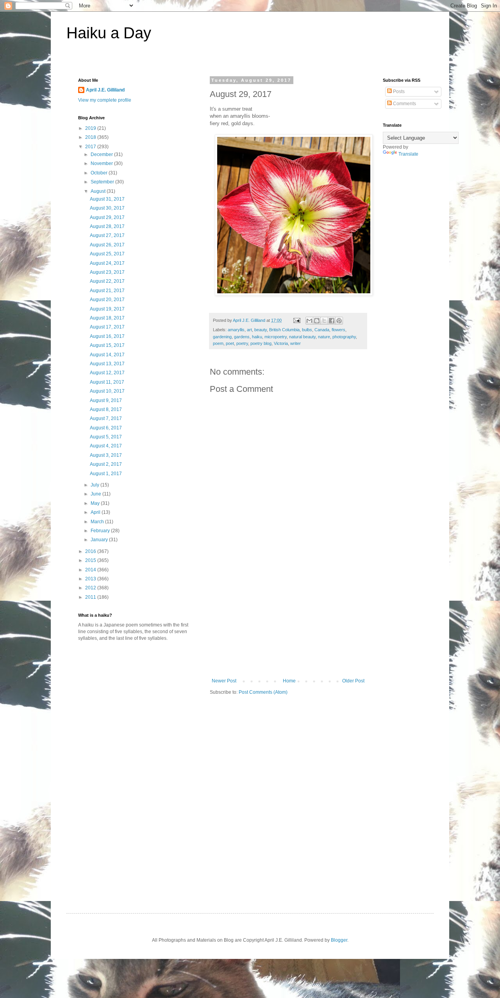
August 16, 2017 (107, 336)
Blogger (339, 940)
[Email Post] (296, 320)
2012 (91, 588)
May (96, 503)
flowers (338, 329)
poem (218, 343)
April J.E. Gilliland (105, 90)
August (99, 191)
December (102, 154)
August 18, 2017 (107, 318)
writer (295, 343)
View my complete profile (104, 100)
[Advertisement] (288, 619)
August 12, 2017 (107, 372)
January (100, 539)
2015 (91, 560)
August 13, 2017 (107, 363)
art (249, 329)
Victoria (281, 343)
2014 (91, 570)
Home (289, 681)
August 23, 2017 (107, 272)
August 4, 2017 (106, 446)
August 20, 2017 (107, 299)
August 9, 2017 (106, 400)
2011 (91, 597)
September (103, 182)
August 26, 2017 (107, 245)
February (101, 530)
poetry (242, 343)
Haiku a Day (108, 32)
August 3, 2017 (106, 455)
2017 (91, 146)
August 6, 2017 (106, 428)
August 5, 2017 (106, 437)
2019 (91, 128)
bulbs (307, 329)
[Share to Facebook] (332, 321)
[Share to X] (324, 321)
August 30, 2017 (107, 208)
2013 (91, 579)
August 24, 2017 (107, 263)
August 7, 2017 (106, 418)
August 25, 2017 (107, 254)
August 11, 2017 (107, 382)
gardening (222, 336)
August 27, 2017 (107, 235)
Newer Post (224, 681)
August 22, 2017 (107, 281)
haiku (257, 336)
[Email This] (309, 321)
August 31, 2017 (107, 199)
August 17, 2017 (107, 327)
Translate (408, 154)
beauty (260, 329)
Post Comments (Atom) (263, 692)
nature (324, 336)
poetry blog (260, 343)
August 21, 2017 (107, 290)
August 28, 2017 (107, 226)
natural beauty (302, 336)
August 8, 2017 (106, 409)
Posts (398, 91)
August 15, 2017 (107, 345)
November (102, 163)
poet (230, 343)
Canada (321, 329)
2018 (91, 137)
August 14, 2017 (107, 354)
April (96, 512)
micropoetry (275, 336)
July (95, 485)
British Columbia (284, 329)
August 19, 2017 (107, 309)
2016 (91, 551)
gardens (242, 336)
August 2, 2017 (106, 464)
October (100, 173)
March (98, 521)
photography (344, 336)
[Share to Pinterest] (339, 321)
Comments (404, 103)
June (96, 494)
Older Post (353, 681)
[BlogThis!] (317, 321)
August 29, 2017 (107, 217)
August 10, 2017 (107, 391)
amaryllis (236, 329)
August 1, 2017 (106, 473)
